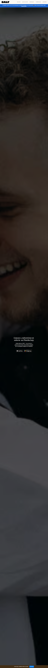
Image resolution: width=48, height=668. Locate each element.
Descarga (31, 666)
